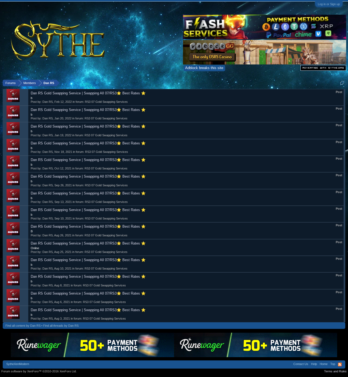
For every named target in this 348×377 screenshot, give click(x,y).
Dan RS (47, 101)
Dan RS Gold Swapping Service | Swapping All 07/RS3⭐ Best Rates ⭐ (88, 93)
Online (35, 248)
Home (324, 364)
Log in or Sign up (329, 4)
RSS (340, 364)
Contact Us (300, 364)
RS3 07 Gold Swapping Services (106, 101)
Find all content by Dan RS (23, 325)
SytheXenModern (17, 364)
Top (332, 364)
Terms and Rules (335, 371)
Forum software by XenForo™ (39, 371)
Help (314, 364)
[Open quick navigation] (342, 83)
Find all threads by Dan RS (61, 325)
